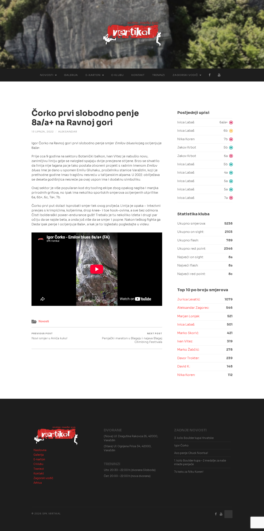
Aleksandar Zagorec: (193, 308)
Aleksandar (67, 131)
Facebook (209, 75)
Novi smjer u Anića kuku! (49, 336)
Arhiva (37, 482)
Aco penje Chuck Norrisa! (191, 453)
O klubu (117, 75)
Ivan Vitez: (185, 341)
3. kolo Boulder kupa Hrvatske (194, 438)
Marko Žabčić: (188, 350)
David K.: (183, 366)
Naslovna (39, 450)
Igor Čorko (181, 445)
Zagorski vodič (185, 75)
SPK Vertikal (51, 513)
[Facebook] (216, 514)
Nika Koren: (186, 375)
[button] (204, 122)
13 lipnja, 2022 (43, 131)
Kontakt (138, 75)
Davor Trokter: (188, 358)
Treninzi (158, 75)
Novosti (46, 75)
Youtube (219, 75)
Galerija (71, 75)
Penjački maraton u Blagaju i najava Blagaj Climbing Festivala (132, 338)
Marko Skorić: (188, 333)
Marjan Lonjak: (188, 316)
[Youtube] (221, 514)
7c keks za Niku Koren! (188, 471)
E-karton (93, 75)
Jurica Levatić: (188, 299)
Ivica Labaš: (186, 324)
